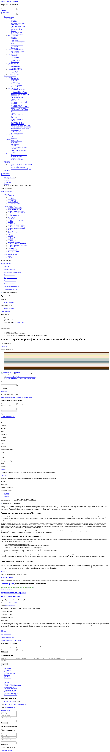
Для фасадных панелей (17, 51)
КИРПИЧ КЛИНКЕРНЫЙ (19, 102)
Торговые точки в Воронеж (13, 593)
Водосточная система (14, 59)
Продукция (7, 182)
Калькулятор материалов (24, 397)
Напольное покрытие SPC (15, 69)
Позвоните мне (5, 12)
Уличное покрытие (13, 65)
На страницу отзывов (7, 577)
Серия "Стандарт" (16, 60)
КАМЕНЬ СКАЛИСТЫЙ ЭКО (20, 94)
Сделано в (6, 750)
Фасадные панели (13, 35)
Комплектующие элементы (19, 28)
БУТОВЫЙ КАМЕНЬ (17, 124)
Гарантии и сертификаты (18, 150)
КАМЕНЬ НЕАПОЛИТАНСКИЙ (21, 127)
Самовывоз (4, 475)
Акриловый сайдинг (17, 32)
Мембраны (14, 21)
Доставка (7, 161)
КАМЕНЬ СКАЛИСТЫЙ (18, 108)
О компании (7, 139)
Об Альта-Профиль (16, 141)
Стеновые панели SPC (14, 74)
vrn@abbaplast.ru (9, 308)
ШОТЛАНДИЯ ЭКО (17, 97)
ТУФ (12, 116)
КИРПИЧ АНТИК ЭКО (18, 90)
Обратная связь (5, 710)
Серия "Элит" (15, 62)
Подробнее (4, 571)
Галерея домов (7, 584)
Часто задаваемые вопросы (19, 147)
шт (18, 385)
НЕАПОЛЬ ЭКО (16, 131)
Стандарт (13, 138)
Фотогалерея (14, 142)
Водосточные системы (7, 637)
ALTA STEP (14, 71)
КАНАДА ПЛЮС (16, 85)
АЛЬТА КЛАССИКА (17, 86)
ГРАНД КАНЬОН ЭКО (18, 91)
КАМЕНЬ (14, 121)
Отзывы (13, 145)
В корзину (4, 391)
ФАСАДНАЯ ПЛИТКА (18, 133)
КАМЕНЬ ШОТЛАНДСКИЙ (19, 110)
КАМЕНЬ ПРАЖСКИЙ (18, 119)
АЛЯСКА (14, 80)
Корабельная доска (16, 29)
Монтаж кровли (15, 158)
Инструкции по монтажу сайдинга (21, 169)
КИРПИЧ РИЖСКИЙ (17, 105)
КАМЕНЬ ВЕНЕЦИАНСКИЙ (20, 128)
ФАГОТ (13, 111)
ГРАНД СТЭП (15, 72)
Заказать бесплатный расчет (9, 397)
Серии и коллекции (10, 76)
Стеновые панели (13, 54)
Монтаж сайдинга (16, 156)
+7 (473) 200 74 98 (18, 322)
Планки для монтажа (17, 45)
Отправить (4, 651)
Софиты (13, 20)
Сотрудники (14, 152)
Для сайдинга (15, 52)
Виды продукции (9, 17)
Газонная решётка (16, 68)
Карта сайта (7, 678)
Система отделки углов (18, 26)
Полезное (7, 162)
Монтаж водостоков (17, 159)
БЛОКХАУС (15, 79)
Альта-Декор (14, 24)
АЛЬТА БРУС (15, 82)
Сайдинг (10, 18)
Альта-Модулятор (16, 165)
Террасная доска (16, 66)
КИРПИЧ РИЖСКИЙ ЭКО (19, 93)
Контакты (7, 170)
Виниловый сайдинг (17, 34)
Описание (7, 493)
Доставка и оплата (9, 673)
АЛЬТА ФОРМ (15, 83)
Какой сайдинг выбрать (18, 167)
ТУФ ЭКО (14, 100)
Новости (13, 148)
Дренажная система (13, 63)
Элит (12, 136)
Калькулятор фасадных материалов (21, 164)
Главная (6, 180)
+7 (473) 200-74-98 (9, 178)
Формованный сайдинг (18, 23)
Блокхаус (13, 31)
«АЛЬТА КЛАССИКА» (8, 417)
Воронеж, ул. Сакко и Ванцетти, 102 (16, 704)
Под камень (14, 46)
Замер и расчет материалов (19, 155)
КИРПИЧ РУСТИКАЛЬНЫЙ (20, 107)
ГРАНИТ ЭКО (15, 99)
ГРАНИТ (13, 113)
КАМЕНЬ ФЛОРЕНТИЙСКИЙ (20, 125)
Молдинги (14, 55)
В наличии (4, 346)
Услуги (6, 153)
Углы (12, 43)
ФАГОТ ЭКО (15, 96)
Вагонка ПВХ (15, 57)
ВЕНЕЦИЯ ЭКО (16, 130)
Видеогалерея (15, 144)
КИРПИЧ (14, 103)
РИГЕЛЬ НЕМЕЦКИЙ (17, 114)
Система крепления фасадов (16, 49)
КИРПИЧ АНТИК (16, 122)
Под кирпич (14, 48)
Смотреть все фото (6, 589)
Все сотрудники (5, 311)
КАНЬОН (14, 117)
